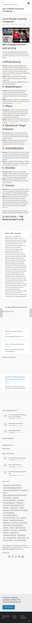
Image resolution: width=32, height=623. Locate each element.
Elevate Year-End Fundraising (16, 423)
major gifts (5, 528)
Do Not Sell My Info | (6, 617)
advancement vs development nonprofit (12, 485)
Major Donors (15, 522)
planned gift (6, 532)
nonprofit (12, 528)
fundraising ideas (14, 507)
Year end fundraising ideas (20, 540)
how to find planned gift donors (10, 515)
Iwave (18, 517)
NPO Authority (14, 530)
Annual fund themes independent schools (12, 488)
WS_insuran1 (18, 24)
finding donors (20, 503)
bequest (5, 492)
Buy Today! (8, 607)
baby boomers (24, 490)
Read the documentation (8, 549)
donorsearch (15, 498)
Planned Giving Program (14, 331)
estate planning (20, 500)
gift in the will (6, 510)
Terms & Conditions (23, 617)
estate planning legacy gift (9, 503)
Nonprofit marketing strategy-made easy (17, 472)
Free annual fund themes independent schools (13, 505)
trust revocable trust (11, 537)
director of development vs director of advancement (14, 495)
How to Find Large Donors (14, 344)
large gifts (5, 520)
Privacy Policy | (14, 617)
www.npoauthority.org (12, 82)
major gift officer (23, 522)
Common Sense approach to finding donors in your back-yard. (15, 379)
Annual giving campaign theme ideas (11, 490)
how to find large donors (8, 513)
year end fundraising (7, 540)
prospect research (14, 532)
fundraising (5, 507)
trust (4, 537)
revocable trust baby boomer (9, 535)
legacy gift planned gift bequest (16, 520)
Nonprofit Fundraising (20, 528)
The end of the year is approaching (17, 458)
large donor (23, 517)
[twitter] (16, 556)
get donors (21, 507)
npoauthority (6, 530)
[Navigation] (29, 3)
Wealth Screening (21, 537)
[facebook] (12, 556)
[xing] (22, 556)
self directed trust (21, 535)
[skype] (9, 556)
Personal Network (23, 530)
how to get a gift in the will (9, 517)
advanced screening (25, 73)
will (27, 537)
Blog (24, 24)
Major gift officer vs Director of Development (13, 525)
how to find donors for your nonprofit (19, 510)
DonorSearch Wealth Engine (9, 500)
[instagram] (19, 556)
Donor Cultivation (7, 498)
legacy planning (6, 522)
